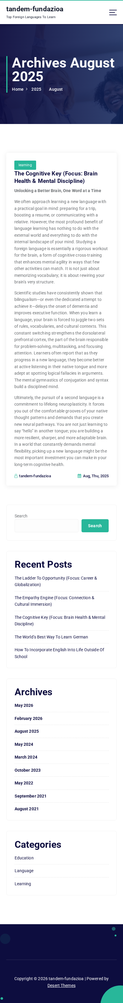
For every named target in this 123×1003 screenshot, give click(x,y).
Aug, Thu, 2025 (95, 476)
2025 (36, 89)
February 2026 (29, 718)
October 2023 (28, 770)
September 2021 (31, 796)
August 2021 (27, 808)
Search (21, 516)
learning (25, 165)
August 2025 (27, 731)
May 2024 (24, 744)
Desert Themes (61, 985)
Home (18, 89)
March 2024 (26, 757)
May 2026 (24, 705)
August (56, 89)
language (24, 870)
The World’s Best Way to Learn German (51, 637)
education (24, 858)
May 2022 (24, 783)
